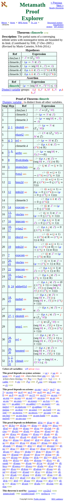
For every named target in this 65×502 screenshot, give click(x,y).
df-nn (50, 474)
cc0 (40, 378)
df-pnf (13, 472)
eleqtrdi (20, 127)
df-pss (16, 440)
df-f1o (16, 460)
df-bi (40, 422)
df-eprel (51, 445)
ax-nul (29, 398)
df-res (48, 451)
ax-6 (39, 392)
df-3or (12, 425)
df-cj (51, 480)
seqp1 (19, 326)
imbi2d (19, 192)
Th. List (34, 23)
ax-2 (52, 389)
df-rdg (40, 466)
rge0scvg (45, 493)
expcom (20, 207)
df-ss (5, 440)
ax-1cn (46, 401)
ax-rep (6, 398)
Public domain (40, 499)
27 (9, 316)
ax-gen (9, 392)
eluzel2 (20, 134)
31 (9, 364)
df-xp (43, 448)
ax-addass (37, 406)
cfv (53, 376)
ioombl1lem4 (27, 493)
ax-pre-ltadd (39, 415)
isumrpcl (32, 490)
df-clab (47, 428)
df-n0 (22, 477)
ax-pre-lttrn (21, 415)
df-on (37, 454)
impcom (20, 221)
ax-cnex (18, 401)
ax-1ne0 (47, 409)
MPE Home (23, 23)
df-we (32, 448)
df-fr (22, 448)
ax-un (6, 401)
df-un (44, 437)
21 (9, 263)
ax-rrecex (33, 412)
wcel (18, 376)
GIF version (59, 27)
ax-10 (21, 395)
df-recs (29, 466)
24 (12, 286)
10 (9, 226)
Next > (60, 5)
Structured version (54, 23)
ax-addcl (16, 404)
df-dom (24, 469)
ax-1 (45, 389)
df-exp (39, 480)
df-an (49, 422)
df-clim (49, 483)
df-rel (53, 448)
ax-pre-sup (21, 418)
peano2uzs (22, 166)
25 (9, 300)
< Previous (56, 2)
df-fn (36, 457)
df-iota (14, 457)
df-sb (15, 428)
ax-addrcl (31, 404)
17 (9, 230)
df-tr (30, 445)
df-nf (5, 428)
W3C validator (57, 499)
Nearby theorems (56, 8)
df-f (45, 457)
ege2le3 (47, 490)
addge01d (21, 286)
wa (54, 373)
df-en (13, 469)
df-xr (37, 472)
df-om (28, 463)
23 (9, 278)
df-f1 (55, 457)
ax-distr (19, 409)
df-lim (48, 454)
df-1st (39, 463)
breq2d (19, 182)
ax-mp (38, 389)
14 (9, 207)
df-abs (37, 483)
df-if (37, 440)
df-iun (44, 443)
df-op (22, 443)
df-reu (36, 434)
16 (9, 221)
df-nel (48, 431)
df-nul (27, 440)
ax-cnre (47, 412)
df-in (55, 437)
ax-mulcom (20, 406)
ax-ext (54, 395)
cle (18, 381)
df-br (55, 443)
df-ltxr (49, 472)
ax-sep (17, 398)
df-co (17, 451)
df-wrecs (16, 466)
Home (12, 23)
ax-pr (52, 398)
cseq (54, 381)
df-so (12, 448)
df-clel (15, 431)
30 (9, 352)
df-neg (26, 474)
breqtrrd (20, 350)
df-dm (28, 451)
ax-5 (30, 392)
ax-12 (43, 395)
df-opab (7, 445)
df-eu (36, 428)
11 (9, 182)
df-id (39, 445)
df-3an (23, 425)
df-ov (49, 460)
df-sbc (12, 437)
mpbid (19, 299)
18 (9, 297)
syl (17, 140)
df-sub (13, 474)
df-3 (12, 477)
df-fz (5, 480)
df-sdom (37, 469)
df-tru (34, 425)
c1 (51, 378)
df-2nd (50, 463)
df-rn (38, 451)
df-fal (44, 425)
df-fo (5, 460)
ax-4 (20, 392)
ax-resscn (32, 401)
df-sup (50, 469)
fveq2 (19, 173)
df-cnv (6, 451)
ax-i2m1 (33, 409)
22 (9, 269)
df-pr (12, 443)
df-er (51, 466)
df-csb (23, 437)
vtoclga (20, 214)
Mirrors (4, 23)
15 (9, 216)
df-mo (26, 428)
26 (9, 349)
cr (30, 378)
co (21, 378)
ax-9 (11, 395)
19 (9, 246)
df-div (38, 474)
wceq (5, 376)
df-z (33, 477)
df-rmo (24, 434)
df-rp (55, 477)
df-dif (34, 437)
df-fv (26, 460)
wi (46, 373)
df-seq (27, 480)
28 (9, 337)
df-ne (37, 431)
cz (29, 381)
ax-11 (32, 395)
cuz (40, 381)
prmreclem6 (9, 493)
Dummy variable (12, 102)
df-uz (43, 477)
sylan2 (19, 228)
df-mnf (26, 472)
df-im (13, 483)
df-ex (55, 425)
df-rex (13, 434)
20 (9, 260)
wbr (44, 376)
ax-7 (49, 392)
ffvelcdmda (22, 160)
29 (9, 341)
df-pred (14, 454)
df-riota (37, 460)
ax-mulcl (46, 404)
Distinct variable (11, 89)
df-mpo (16, 463)
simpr (19, 308)
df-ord (27, 454)
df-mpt (19, 445)
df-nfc (26, 431)
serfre (19, 153)
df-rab (47, 434)
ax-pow (41, 398)
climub (19, 360)
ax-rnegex (17, 412)
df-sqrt (25, 483)
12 (9, 192)
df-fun (26, 457)
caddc (5, 381)
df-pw (47, 440)
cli (6, 385)
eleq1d (19, 237)
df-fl (16, 480)
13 (9, 212)
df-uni (33, 443)
